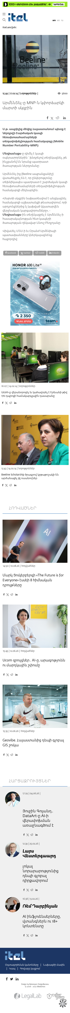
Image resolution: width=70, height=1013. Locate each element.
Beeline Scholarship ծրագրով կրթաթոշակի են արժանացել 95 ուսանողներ (30, 476)
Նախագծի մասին (54, 965)
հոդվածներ (23, 508)
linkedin (55, 253)
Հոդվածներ (28, 566)
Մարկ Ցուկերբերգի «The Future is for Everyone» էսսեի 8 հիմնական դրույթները (33, 580)
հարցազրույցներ (30, 781)
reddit (41, 253)
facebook (11, 253)
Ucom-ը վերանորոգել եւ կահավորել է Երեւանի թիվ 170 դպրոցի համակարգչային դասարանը (34, 394)
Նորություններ (28, 93)
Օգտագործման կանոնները (22, 965)
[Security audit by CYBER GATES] (55, 996)
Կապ (12, 969)
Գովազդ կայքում (30, 969)
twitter (27, 253)
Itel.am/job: (10, 27)
